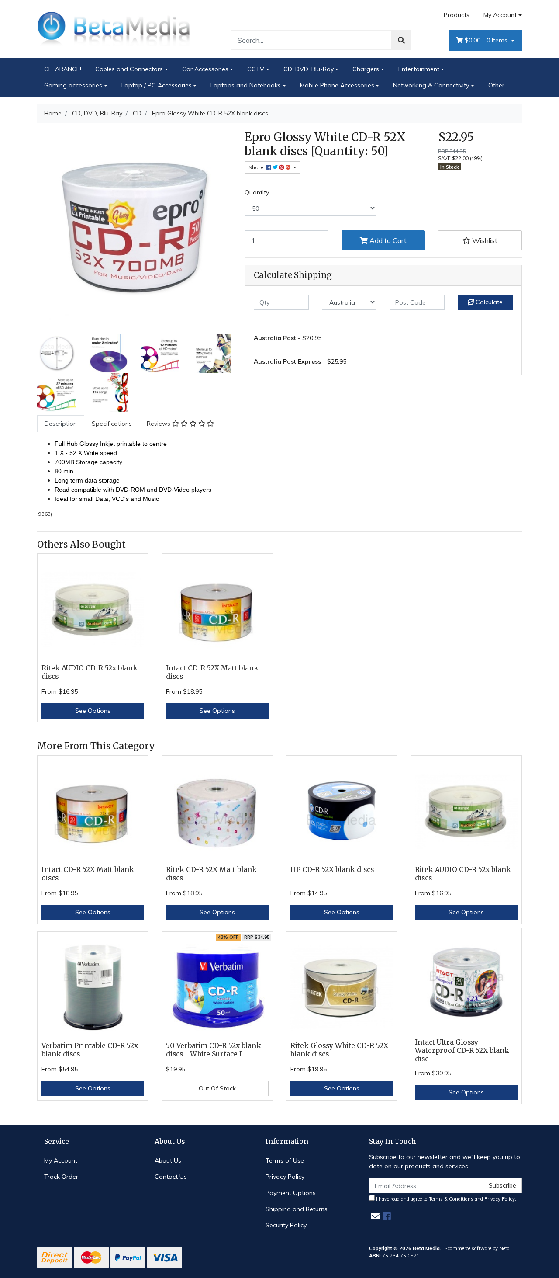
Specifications (112, 423)
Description (61, 423)
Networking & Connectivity (431, 85)
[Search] (401, 40)
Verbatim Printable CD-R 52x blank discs (89, 1050)
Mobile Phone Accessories (337, 85)
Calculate (488, 302)
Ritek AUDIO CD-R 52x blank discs (89, 672)
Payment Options (291, 1193)
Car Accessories (205, 69)
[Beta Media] (113, 28)
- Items (487, 40)
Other (496, 85)
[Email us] (375, 1216)
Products (456, 15)
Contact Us (171, 1177)
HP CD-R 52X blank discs (332, 869)
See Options (92, 711)
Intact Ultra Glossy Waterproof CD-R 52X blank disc (462, 1050)
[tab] (60, 423)
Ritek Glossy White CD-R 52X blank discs (339, 1050)
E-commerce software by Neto (476, 1248)
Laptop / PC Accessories (156, 85)
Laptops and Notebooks (245, 85)
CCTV (255, 69)
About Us (168, 1160)
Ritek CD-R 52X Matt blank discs (211, 873)
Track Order (61, 1177)
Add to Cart (387, 240)
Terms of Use (285, 1160)
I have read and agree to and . (445, 1199)
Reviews (159, 423)
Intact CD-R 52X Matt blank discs (212, 672)
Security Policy (286, 1225)
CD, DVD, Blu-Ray (308, 69)
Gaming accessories (73, 85)
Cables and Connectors (129, 69)
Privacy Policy (285, 1177)
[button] (480, 240)
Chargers (365, 69)
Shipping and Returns (297, 1209)
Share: (257, 167)
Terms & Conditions (451, 1199)
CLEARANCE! (62, 69)
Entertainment (418, 69)
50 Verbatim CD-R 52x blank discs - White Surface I (213, 1050)
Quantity (257, 192)
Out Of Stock (217, 1088)
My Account (500, 15)
